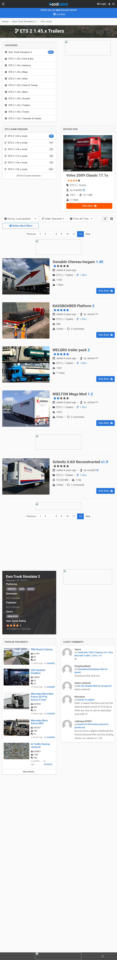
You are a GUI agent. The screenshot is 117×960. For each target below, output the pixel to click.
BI (75, 659)
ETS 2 (73, 185)
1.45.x (83, 275)
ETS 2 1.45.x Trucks (19, 111)
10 (67, 234)
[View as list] (105, 219)
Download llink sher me (87, 675)
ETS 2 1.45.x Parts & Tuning (23, 85)
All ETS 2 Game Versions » (29, 175)
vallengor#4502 (83, 721)
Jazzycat (48, 764)
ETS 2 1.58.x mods (30, 149)
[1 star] (7, 625)
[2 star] (10, 625)
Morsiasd (79, 696)
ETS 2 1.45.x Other (18, 78)
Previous (31, 234)
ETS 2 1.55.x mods (30, 169)
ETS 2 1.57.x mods (30, 156)
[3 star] (14, 625)
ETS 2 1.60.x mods (30, 136)
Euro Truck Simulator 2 (31, 52)
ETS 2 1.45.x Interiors (20, 65)
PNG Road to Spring (41, 649)
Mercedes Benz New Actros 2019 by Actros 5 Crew (42, 696)
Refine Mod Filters (22, 225)
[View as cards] (111, 219)
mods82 (78, 190)
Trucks (82, 185)
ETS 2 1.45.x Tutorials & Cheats (25, 118)
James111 (92, 314)
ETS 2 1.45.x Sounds (19, 98)
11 (74, 234)
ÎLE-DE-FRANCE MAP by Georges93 (94, 686)
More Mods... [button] (29, 771)
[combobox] (20, 219)
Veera (77, 649)
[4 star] (17, 625)
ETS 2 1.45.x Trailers (19, 105)
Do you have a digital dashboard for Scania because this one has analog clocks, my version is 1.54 (93, 734)
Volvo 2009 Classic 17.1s (87, 175)
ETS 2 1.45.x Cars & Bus (21, 58)
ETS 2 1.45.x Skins (18, 92)
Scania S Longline (86, 699)
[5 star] (20, 625)
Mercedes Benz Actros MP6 (39, 722)
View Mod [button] (87, 205)
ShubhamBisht (82, 666)
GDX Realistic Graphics (38, 672)
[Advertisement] (58, 544)
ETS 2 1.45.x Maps (18, 72)
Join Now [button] (60, 14)
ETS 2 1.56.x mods (30, 162)
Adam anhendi (82, 683)
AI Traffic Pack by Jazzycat (40, 745)
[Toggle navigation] (3, 4)
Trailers (69, 275)
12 (80, 234)
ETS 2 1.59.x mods (30, 142)
